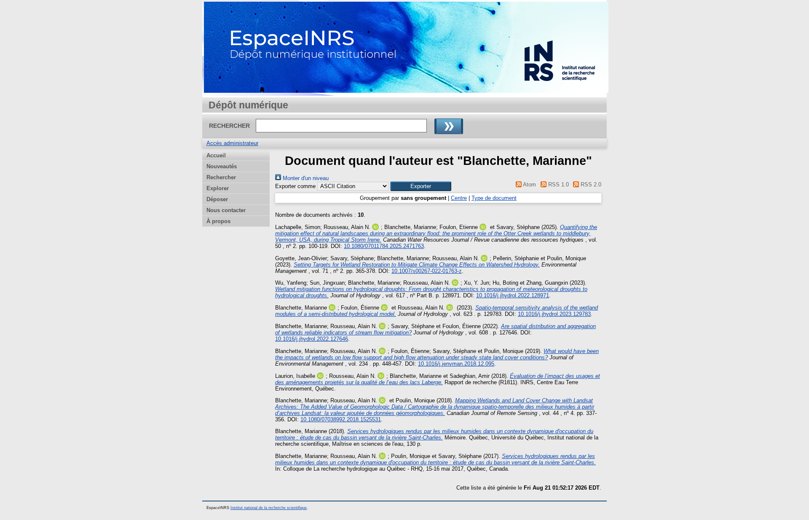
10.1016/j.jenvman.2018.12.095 (456, 364)
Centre (459, 198)
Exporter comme (295, 186)
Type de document (494, 198)
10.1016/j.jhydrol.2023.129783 (554, 314)
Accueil (216, 155)
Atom (529, 184)
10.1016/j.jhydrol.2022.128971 (512, 295)
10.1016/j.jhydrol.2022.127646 (311, 339)
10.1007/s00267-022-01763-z (426, 271)
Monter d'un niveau (305, 178)
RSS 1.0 (557, 184)
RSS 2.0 (590, 184)
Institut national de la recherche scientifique (268, 508)
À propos (218, 221)
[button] (420, 186)
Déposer (217, 199)
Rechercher (221, 177)
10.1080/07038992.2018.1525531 (340, 419)
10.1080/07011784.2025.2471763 (384, 246)
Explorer (217, 188)
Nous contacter (226, 210)
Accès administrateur (232, 143)
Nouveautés (221, 166)
